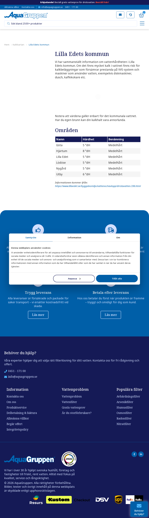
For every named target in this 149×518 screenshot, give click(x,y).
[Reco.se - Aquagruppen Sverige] (69, 458)
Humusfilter (125, 407)
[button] (8, 24)
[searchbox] (73, 24)
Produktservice (17, 407)
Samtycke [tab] (30, 237)
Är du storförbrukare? (77, 413)
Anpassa (72, 278)
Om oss (11, 402)
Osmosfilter (124, 413)
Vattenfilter (69, 402)
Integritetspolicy (17, 429)
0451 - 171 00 (71, 7)
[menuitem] (141, 24)
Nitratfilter (124, 424)
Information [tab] (74, 237)
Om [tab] (118, 237)
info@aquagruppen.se (52, 7)
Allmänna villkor (11, 7)
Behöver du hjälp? (139, 512)
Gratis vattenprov (73, 407)
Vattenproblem (72, 396)
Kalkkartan (18, 44)
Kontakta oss (28, 7)
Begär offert (14, 424)
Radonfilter (124, 418)
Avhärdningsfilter (128, 396)
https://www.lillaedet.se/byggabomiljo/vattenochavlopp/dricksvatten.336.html (98, 186)
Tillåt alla (117, 278)
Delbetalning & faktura (22, 413)
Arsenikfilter (125, 402)
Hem (6, 44)
